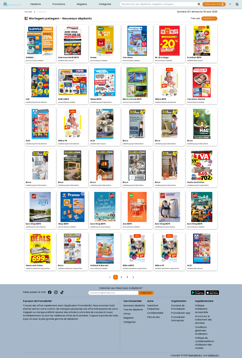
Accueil (28, 11)
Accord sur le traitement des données (203, 320)
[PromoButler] (12, 4)
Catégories (129, 322)
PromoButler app (180, 313)
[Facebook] (49, 292)
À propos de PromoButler (178, 307)
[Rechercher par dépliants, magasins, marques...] (199, 4)
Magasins (128, 317)
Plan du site (153, 317)
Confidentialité (155, 313)
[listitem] (35, 4)
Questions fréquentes (153, 307)
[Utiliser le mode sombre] (237, 4)
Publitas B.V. (213, 355)
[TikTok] (62, 292)
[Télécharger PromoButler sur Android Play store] (197, 292)
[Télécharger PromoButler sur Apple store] (212, 292)
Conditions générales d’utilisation (201, 330)
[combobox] (158, 4)
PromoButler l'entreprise (178, 319)
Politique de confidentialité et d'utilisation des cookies (204, 343)
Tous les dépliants (133, 309)
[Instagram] (55, 292)
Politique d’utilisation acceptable (201, 309)
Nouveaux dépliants (134, 305)
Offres (126, 313)
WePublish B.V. (195, 355)
